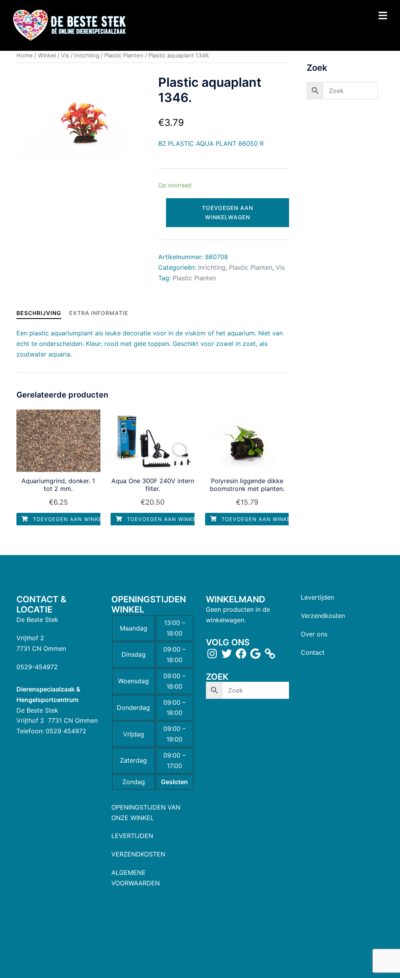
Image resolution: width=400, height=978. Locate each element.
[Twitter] (226, 653)
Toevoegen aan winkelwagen (227, 212)
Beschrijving (38, 313)
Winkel (47, 55)
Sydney (171, 965)
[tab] (38, 313)
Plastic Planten (123, 55)
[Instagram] (212, 653)
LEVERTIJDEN (132, 836)
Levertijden (317, 597)
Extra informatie (99, 313)
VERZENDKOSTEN (138, 854)
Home (24, 55)
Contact (313, 652)
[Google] (255, 653)
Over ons (314, 634)
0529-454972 (37, 667)
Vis (65, 55)
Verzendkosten (323, 616)
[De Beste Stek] (70, 25)
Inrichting (86, 55)
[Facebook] (241, 653)
